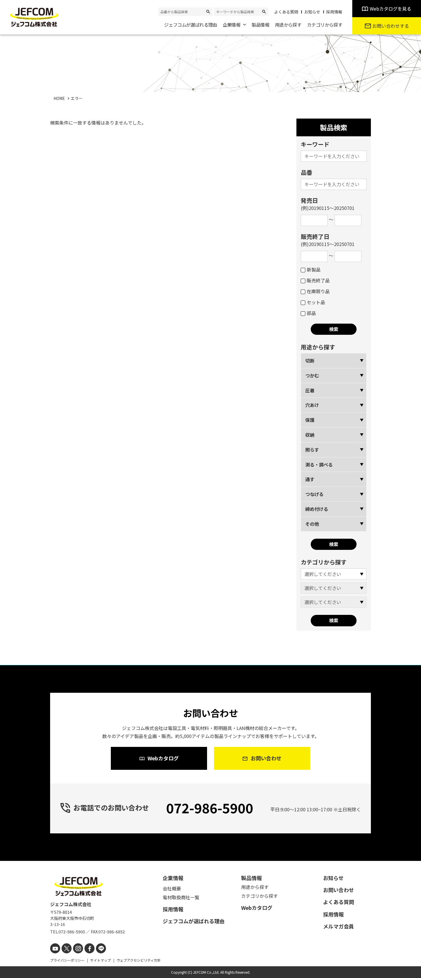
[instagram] (78, 948)
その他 (312, 523)
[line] (101, 948)
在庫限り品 (318, 291)
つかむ (312, 375)
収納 (309, 434)
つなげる (314, 494)
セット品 (316, 302)
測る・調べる (319, 464)
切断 (309, 360)
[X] (67, 948)
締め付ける (316, 508)
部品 (311, 313)
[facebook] (89, 948)
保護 (309, 419)
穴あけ (312, 405)
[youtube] (55, 948)
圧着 (309, 390)
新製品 (313, 269)
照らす (312, 449)
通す (309, 479)
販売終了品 (318, 280)
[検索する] (208, 11)
